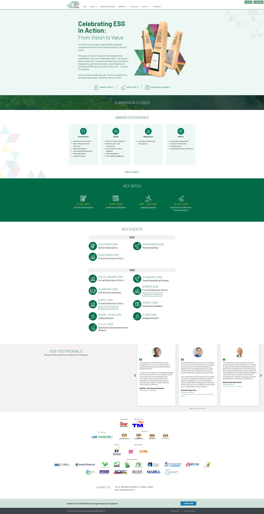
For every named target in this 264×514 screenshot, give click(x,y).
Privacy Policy (175, 511)
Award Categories (107, 7)
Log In (248, 2)
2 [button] (194, 408)
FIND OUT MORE (131, 172)
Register (258, 2)
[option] (156, 376)
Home (85, 7)
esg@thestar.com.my (127, 490)
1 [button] (191, 408)
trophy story (105, 87)
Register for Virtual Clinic (152, 294)
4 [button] (201, 408)
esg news (157, 7)
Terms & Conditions (189, 511)
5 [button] (204, 408)
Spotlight (134, 7)
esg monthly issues (160, 87)
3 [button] (198, 408)
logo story (131, 87)
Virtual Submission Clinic (110, 258)
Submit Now (188, 503)
